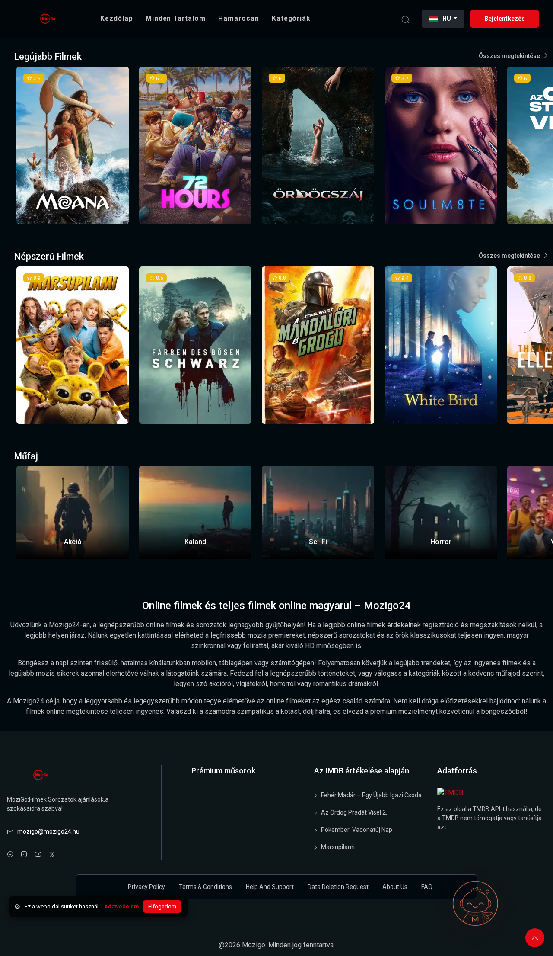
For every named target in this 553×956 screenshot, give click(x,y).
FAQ (426, 886)
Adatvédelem (121, 906)
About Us (394, 886)
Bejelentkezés (504, 18)
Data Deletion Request (338, 886)
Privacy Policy (146, 886)
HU (446, 18)
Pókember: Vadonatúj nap (356, 829)
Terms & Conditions (205, 886)
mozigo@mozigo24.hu (48, 831)
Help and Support (270, 886)
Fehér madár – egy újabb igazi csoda (371, 795)
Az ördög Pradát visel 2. (354, 812)
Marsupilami (338, 847)
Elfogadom (162, 906)
